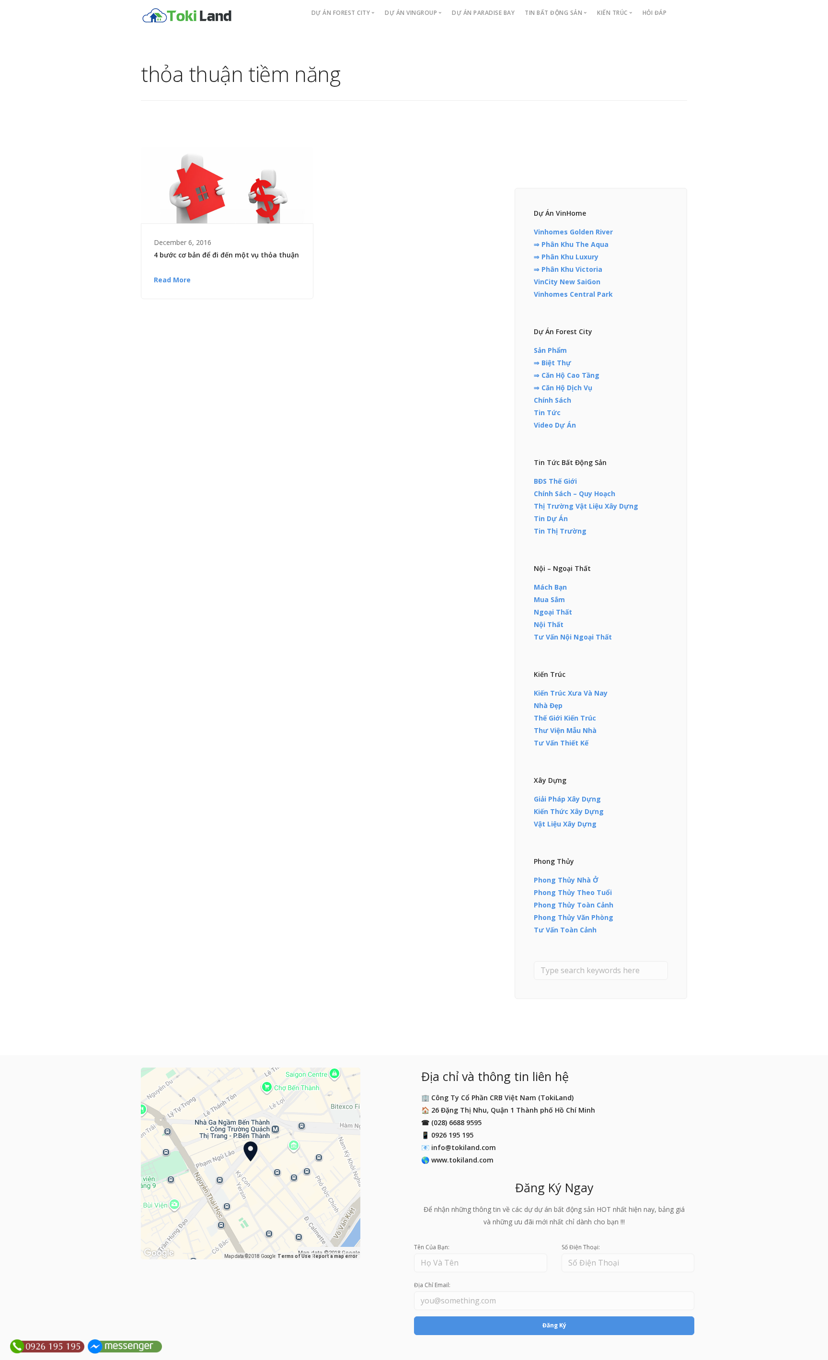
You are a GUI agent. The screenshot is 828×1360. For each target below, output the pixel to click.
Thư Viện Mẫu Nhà (565, 730)
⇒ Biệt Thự (552, 362)
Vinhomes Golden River (573, 231)
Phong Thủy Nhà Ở (566, 879)
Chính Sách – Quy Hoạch (574, 493)
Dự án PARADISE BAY (483, 13)
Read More (172, 279)
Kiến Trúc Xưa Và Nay (571, 692)
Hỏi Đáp (655, 13)
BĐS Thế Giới (555, 481)
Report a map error (334, 1256)
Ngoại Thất (553, 611)
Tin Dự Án (551, 518)
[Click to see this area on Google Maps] (159, 1253)
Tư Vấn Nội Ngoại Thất (573, 636)
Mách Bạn (550, 587)
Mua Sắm (549, 599)
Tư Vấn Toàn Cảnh (565, 929)
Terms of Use (294, 1256)
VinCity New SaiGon (567, 281)
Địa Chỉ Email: (432, 1285)
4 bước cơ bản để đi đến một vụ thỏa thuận (226, 254)
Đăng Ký (554, 1325)
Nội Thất (549, 624)
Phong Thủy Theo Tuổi (573, 892)
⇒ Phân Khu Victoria (568, 269)
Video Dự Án (555, 425)
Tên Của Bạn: (431, 1247)
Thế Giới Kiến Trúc (565, 717)
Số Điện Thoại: (581, 1247)
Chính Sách (552, 400)
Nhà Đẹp (548, 705)
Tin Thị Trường (560, 530)
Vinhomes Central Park (573, 294)
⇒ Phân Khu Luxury (566, 256)
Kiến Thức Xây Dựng (569, 811)
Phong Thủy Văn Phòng (573, 917)
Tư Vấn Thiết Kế (561, 742)
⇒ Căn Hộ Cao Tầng (566, 375)
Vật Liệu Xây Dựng (565, 823)
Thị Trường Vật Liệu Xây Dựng (586, 506)
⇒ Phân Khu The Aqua (571, 244)
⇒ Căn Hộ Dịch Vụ (563, 387)
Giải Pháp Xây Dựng (567, 798)
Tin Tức (547, 412)
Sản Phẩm (550, 350)
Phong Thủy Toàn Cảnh (573, 904)
